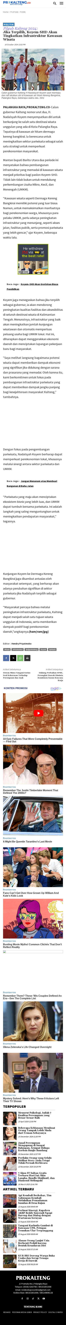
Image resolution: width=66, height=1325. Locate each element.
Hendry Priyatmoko (21, 643)
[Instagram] (27, 1299)
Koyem (43, 649)
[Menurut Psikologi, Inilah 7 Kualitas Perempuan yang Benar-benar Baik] (10, 1118)
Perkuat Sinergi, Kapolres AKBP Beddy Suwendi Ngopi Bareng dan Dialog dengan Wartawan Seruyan (35, 1214)
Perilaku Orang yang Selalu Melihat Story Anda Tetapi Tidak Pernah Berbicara (35, 1161)
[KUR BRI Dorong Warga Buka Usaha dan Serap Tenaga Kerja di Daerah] (10, 1261)
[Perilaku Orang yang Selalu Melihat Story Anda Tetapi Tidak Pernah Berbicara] (10, 1163)
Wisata (7, 649)
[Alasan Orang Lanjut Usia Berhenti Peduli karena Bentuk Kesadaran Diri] (10, 1246)
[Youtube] (44, 1299)
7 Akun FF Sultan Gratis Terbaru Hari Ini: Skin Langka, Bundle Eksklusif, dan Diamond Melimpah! (36, 1177)
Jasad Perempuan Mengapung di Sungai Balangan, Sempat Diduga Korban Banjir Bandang (33, 1147)
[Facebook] (6, 658)
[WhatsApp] (20, 658)
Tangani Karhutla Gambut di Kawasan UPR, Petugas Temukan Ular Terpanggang (35, 1228)
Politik (22, 12)
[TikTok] (33, 1299)
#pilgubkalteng (31, 649)
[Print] (27, 658)
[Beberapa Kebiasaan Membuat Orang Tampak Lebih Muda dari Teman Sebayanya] (10, 1133)
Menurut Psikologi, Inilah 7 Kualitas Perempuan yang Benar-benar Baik (34, 1115)
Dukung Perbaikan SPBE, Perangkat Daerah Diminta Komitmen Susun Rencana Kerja (50, 676)
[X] (13, 658)
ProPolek (14, 12)
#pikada (52, 649)
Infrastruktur (18, 649)
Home (5, 12)
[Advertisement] (33, 422)
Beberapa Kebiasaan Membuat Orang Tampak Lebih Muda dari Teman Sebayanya (36, 1131)
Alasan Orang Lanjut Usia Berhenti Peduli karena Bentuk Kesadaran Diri (33, 1243)
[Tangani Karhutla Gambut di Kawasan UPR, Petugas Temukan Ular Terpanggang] (10, 1231)
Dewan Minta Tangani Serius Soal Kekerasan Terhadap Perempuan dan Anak (16, 675)
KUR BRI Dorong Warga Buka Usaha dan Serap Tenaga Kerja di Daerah (36, 1258)
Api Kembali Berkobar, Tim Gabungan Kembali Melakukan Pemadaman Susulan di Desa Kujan (34, 1199)
